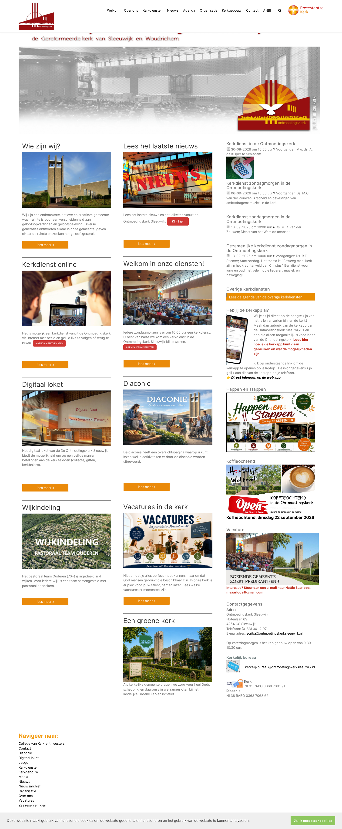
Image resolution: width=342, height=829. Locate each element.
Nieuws (172, 10)
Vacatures (26, 800)
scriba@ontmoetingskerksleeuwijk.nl (274, 633)
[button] (251, 821)
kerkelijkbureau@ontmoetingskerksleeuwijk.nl (280, 667)
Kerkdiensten (152, 10)
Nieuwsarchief (29, 786)
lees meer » (45, 245)
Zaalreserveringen (32, 805)
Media (23, 777)
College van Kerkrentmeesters (41, 743)
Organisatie (208, 10)
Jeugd (23, 762)
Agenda (189, 10)
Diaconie (25, 753)
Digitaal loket (29, 758)
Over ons (131, 10)
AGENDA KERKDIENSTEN (140, 347)
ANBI (267, 10)
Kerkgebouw (231, 10)
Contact (252, 10)
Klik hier (178, 221)
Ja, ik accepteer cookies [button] (313, 820)
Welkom (113, 10)
